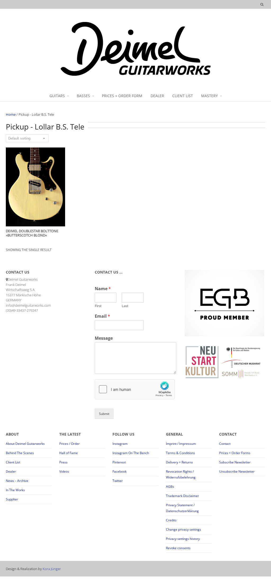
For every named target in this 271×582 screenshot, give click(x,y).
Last (125, 306)
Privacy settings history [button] (183, 538)
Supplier (12, 499)
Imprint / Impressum (181, 443)
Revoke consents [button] (178, 548)
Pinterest (119, 462)
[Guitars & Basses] (136, 75)
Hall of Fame (68, 453)
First (98, 306)
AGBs (170, 486)
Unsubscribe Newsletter (237, 471)
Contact (225, 443)
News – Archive (17, 480)
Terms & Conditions (180, 453)
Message (104, 338)
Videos (64, 471)
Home (11, 114)
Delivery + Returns (179, 462)
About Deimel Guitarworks (25, 443)
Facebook (119, 471)
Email (102, 316)
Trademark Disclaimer (182, 496)
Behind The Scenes (20, 453)
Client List (13, 462)
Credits (171, 520)
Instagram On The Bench (130, 453)
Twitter (117, 480)
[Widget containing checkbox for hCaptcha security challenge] (135, 389)
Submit (104, 413)
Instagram (120, 443)
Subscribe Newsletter (235, 462)
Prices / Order (69, 443)
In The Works (15, 490)
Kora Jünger (52, 568)
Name (103, 289)
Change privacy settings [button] (183, 529)
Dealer (11, 471)
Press (63, 462)
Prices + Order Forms (234, 453)
